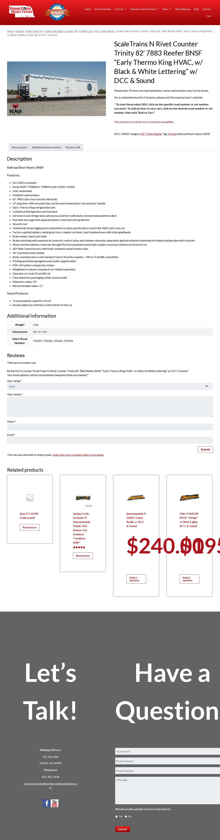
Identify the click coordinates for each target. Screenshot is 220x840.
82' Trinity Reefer (105, 31)
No (129, 816)
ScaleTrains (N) (34, 31)
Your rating (14, 380)
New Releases (183, 9)
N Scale (20, 31)
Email (11, 434)
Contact (206, 9)
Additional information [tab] (46, 147)
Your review (15, 394)
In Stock (118, 9)
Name (11, 421)
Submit (122, 829)
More (165, 9)
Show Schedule (103, 9)
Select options (134, 579)
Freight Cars (86, 31)
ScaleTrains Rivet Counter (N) (60, 31)
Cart (208, 15)
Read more (30, 527)
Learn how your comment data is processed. (78, 454)
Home (88, 9)
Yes (121, 816)
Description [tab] (19, 147)
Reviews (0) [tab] (73, 147)
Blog (196, 9)
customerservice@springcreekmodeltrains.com (50, 785)
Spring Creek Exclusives (143, 9)
